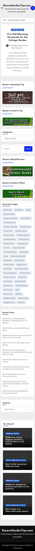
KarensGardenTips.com (17, 5)
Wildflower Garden (12, 433)
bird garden (19, 210)
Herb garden (8, 260)
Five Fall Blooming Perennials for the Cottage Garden (17, 37)
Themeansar (17, 548)
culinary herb (8, 231)
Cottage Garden (17, 30)
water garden (8, 290)
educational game (9, 239)
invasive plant (19, 260)
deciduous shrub (21, 231)
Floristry (6, 247)
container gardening (10, 226)
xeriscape (21, 302)
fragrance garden (18, 247)
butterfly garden (9, 214)
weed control (8, 294)
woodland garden (9, 302)
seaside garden (20, 281)
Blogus (28, 545)
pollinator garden (9, 277)
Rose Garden (8, 281)
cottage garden (25, 226)
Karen (11, 45)
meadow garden (9, 264)
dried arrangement (23, 235)
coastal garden (26, 218)
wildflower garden (9, 298)
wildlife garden (23, 298)
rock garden (22, 277)
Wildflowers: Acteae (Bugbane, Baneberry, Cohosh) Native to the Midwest (14, 321)
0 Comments (18, 48)
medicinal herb (21, 264)
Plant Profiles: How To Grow (15, 460)
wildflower (19, 294)
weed (17, 290)
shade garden (8, 285)
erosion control (24, 239)
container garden (9, 222)
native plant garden (21, 268)
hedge (6, 256)
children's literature (10, 218)
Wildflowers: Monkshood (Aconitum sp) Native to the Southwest (17, 487)
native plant (8, 268)
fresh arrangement (10, 252)
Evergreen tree (22, 243)
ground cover (24, 252)
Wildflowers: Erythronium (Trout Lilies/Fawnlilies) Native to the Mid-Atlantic (15, 384)
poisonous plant (25, 273)
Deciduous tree (9, 235)
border (28, 210)
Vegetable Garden (21, 285)
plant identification (10, 273)
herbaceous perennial (18, 256)
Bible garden (8, 210)
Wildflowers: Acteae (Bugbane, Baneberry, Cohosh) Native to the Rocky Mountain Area (17, 352)
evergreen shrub (9, 243)
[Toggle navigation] (2, 8)
